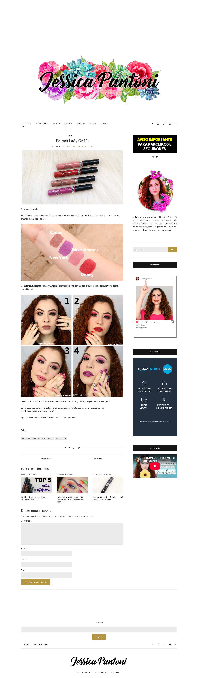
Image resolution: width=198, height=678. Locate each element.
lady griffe (61, 438)
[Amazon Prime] (155, 396)
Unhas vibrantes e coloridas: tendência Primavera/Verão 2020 (70, 500)
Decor (104, 124)
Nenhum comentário (83, 146)
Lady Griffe (68, 408)
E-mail (24, 559)
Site (22, 570)
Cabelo (68, 124)
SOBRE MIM (42, 124)
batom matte (47, 438)
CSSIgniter (115, 672)
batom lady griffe (30, 438)
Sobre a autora (42, 644)
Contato (25, 644)
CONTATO (26, 124)
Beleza (56, 124)
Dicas (24, 126)
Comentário (26, 521)
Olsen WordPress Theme (91, 672)
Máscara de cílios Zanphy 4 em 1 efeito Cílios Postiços (107, 498)
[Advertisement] (99, 27)
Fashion (81, 124)
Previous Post (46, 459)
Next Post (98, 459)
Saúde (93, 124)
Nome (24, 548)
